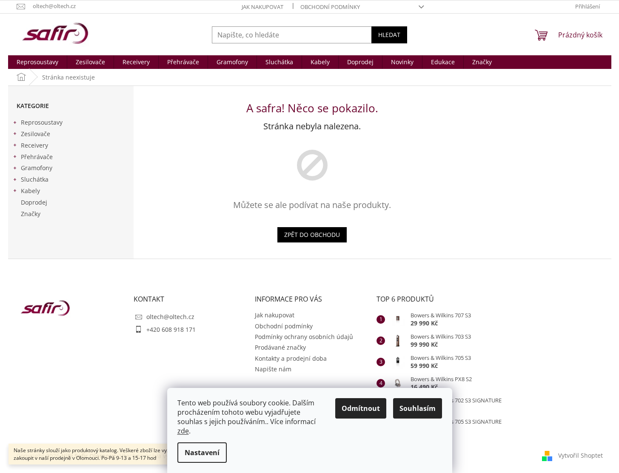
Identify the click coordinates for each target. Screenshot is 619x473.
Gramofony (36, 168)
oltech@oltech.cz (170, 317)
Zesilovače (35, 134)
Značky (30, 214)
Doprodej (34, 202)
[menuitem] (37, 62)
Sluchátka (34, 179)
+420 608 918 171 (171, 329)
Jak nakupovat (262, 7)
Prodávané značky (280, 347)
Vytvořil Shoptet (580, 455)
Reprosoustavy (42, 122)
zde (183, 431)
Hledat (389, 35)
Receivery (34, 145)
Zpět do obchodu (312, 235)
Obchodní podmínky (330, 7)
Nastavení (202, 452)
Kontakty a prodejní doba (291, 358)
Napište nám (273, 369)
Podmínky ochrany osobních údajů (304, 337)
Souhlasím (417, 408)
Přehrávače (37, 157)
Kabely (30, 191)
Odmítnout (361, 408)
